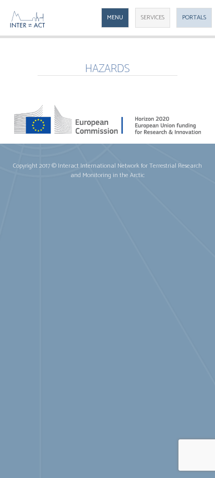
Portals (194, 17)
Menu (115, 17)
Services (152, 17)
